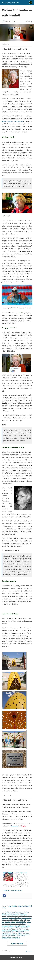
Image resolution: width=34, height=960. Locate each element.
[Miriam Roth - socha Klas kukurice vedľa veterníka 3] (14, 759)
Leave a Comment (17, 943)
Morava (7, 924)
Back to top (29, 951)
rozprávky (15, 930)
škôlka (3, 932)
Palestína (11, 926)
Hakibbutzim (23, 914)
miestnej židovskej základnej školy (13, 121)
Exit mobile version (17, 957)
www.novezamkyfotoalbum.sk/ (12, 890)
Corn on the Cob (20, 912)
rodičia (9, 930)
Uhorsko (14, 933)
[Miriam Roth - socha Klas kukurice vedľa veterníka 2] (14, 661)
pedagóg (18, 926)
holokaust (12, 918)
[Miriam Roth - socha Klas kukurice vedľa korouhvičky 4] (14, 720)
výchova (4, 935)
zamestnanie (16, 937)
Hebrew (4, 916)
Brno (13, 912)
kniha (21, 920)
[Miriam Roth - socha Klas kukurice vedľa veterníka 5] (14, 739)
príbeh (17, 928)
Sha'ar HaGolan (24, 930)
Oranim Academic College (18, 924)
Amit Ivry (8, 912)
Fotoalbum (15, 914)
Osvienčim (5, 926)
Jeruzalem (10, 920)
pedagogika (10, 928)
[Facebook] (4, 895)
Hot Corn (18, 918)
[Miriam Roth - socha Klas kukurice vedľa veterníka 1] (14, 700)
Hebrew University (12, 916)
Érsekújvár (8, 914)
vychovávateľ (12, 935)
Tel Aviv (17, 932)
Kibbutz (16, 920)
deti (27, 912)
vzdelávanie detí (7, 937)
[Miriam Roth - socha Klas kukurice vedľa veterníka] (14, 681)
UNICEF (20, 933)
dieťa (3, 914)
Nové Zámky (13, 906)
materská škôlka (21, 922)
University (26, 933)
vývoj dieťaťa (21, 935)
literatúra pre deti (10, 922)
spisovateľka (10, 932)
